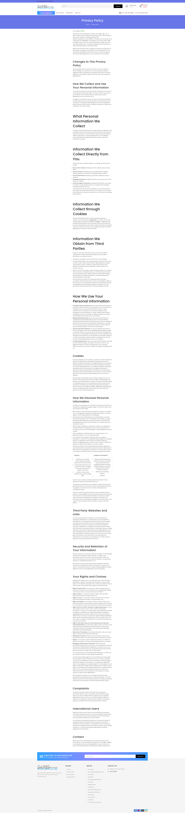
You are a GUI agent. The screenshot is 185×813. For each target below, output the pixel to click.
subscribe (140, 756)
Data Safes (91, 787)
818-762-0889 (129, 13)
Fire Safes (90, 782)
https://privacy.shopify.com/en (100, 680)
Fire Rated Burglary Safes (94, 779)
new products (60, 13)
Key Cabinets (91, 797)
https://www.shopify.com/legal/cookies (90, 363)
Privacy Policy (70, 772)
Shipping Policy (71, 777)
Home (87, 24)
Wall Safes (91, 777)
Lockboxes (91, 799)
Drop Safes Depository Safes (95, 772)
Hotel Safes (91, 794)
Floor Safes (91, 774)
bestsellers (69, 13)
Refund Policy (70, 774)
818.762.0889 (113, 771)
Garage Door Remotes (94, 792)
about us (78, 13)
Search (69, 769)
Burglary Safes (92, 784)
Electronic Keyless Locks (94, 789)
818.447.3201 (144, 13)
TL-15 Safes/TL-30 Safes (94, 802)
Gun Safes (91, 769)
